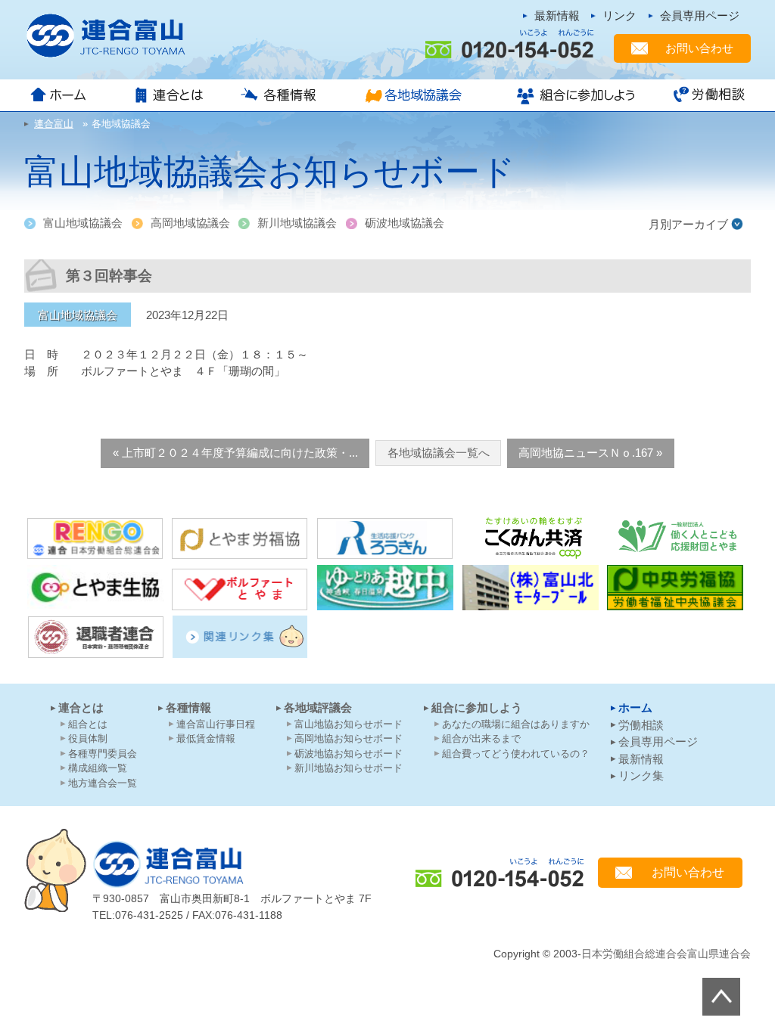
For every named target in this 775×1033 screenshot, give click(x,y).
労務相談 (703, 95)
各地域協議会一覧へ (439, 452)
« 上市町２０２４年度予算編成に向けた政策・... (235, 452)
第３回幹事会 (109, 276)
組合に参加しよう (574, 95)
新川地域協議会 (297, 222)
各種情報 (284, 95)
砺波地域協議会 (404, 222)
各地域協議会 (418, 95)
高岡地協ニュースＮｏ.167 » (590, 452)
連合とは (172, 95)
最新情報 (557, 15)
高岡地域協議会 (190, 222)
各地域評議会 (318, 707)
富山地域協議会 (83, 222)
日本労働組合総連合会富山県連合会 (666, 954)
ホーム (71, 95)
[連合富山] (115, 36)
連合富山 (168, 863)
